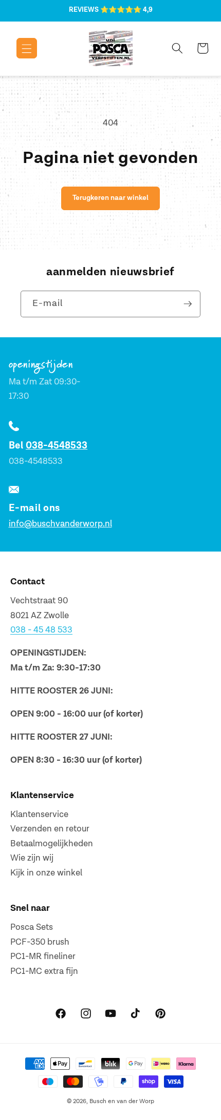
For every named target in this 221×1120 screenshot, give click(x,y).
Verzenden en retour (49, 829)
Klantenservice (39, 814)
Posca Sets (31, 927)
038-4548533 (56, 446)
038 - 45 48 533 (41, 630)
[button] (19, 48)
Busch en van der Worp (121, 1101)
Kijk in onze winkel (46, 873)
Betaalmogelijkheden (51, 844)
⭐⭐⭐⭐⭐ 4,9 (126, 10)
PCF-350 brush (39, 942)
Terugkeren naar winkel (110, 197)
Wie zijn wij (31, 858)
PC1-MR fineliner (43, 956)
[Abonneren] (187, 304)
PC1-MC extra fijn (44, 971)
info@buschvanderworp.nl (60, 524)
